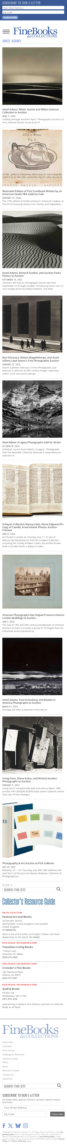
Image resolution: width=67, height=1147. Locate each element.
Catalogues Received (13, 1054)
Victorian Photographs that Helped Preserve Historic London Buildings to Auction (33, 616)
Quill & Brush (10, 989)
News (5, 1062)
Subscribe (7, 1042)
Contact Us (8, 1074)
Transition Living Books (17, 947)
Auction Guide (10, 1058)
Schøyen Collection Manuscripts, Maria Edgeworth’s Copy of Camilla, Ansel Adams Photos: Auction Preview (33, 527)
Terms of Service (19, 1141)
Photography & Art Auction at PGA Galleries (28, 863)
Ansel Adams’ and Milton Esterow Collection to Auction (30, 111)
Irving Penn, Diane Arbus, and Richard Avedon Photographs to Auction (29, 780)
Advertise (7, 1078)
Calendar (7, 1046)
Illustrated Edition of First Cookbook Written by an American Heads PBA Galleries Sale (32, 192)
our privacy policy (47, 1136)
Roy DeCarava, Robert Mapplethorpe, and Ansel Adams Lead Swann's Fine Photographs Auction (30, 359)
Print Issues (8, 1050)
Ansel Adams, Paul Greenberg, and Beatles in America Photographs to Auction (28, 701)
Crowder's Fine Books (16, 968)
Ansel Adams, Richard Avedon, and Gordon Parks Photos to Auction (31, 274)
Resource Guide (10, 1070)
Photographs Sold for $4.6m (31, 442)
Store (5, 1066)
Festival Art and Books (16, 917)
